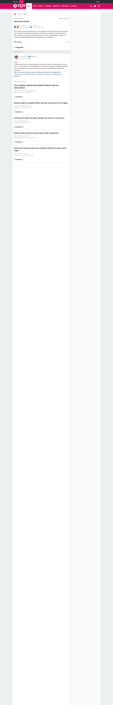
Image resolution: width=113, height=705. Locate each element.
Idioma (98, 1)
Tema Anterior (19, 18)
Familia (40, 6)
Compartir (19, 42)
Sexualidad (65, 6)
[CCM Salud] (19, 6)
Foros (29, 6)
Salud (21, 1)
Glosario (74, 6)
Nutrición (48, 6)
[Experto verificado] (31, 27)
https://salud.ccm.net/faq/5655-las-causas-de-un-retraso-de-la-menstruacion (38, 74)
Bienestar (56, 6)
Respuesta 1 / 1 (18, 51)
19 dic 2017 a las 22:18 (38, 27)
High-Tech (15, 1)
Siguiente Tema (63, 18)
